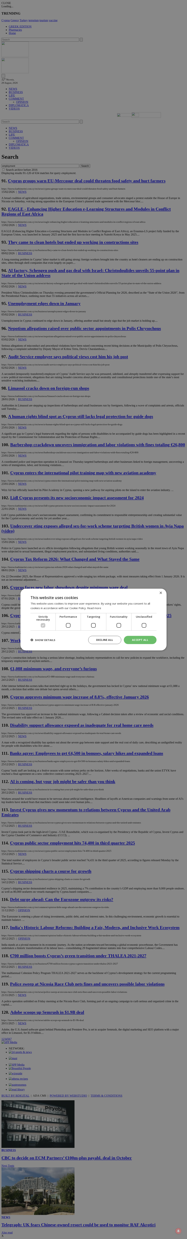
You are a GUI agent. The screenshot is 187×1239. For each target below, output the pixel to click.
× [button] (160, 593)
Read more (94, 608)
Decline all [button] (104, 640)
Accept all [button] (140, 640)
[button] (42, 640)
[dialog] (93, 619)
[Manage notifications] (178, 1231)
